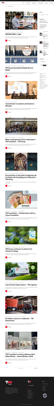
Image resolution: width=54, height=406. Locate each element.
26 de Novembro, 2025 (8, 211)
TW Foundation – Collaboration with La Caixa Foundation (20, 214)
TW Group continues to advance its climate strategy (18, 250)
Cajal (45, 73)
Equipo (41, 78)
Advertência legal (44, 383)
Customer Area (40, 0)
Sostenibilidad (42, 88)
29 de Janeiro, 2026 (7, 101)
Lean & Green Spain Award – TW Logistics (21, 284)
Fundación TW (42, 81)
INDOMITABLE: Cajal (13, 34)
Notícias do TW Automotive (22, 316)
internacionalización (43, 87)
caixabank (41, 73)
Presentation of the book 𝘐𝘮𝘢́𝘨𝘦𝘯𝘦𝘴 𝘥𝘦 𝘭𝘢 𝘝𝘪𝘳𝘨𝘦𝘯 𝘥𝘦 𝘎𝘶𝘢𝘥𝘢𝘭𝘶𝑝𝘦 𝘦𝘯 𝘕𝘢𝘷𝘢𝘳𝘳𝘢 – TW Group (21, 177)
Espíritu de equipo (42, 79)
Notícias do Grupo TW (13, 32)
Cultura (41, 74)
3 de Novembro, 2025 (8, 316)
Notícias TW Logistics (21, 282)
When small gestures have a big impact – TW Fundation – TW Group (21, 140)
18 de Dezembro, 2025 (8, 173)
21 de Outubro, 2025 (8, 352)
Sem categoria (42, 27)
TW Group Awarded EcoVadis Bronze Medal (19, 69)
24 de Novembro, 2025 (8, 282)
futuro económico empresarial (43, 83)
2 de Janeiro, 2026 (7, 137)
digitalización (42, 76)
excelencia (41, 80)
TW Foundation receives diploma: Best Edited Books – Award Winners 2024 (20, 355)
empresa (45, 77)
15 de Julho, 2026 (7, 32)
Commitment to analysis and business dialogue (19, 104)
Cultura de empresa (43, 75)
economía (41, 77)
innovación (45, 86)
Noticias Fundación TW (20, 32)
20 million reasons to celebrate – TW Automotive (19, 319)
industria (41, 86)
